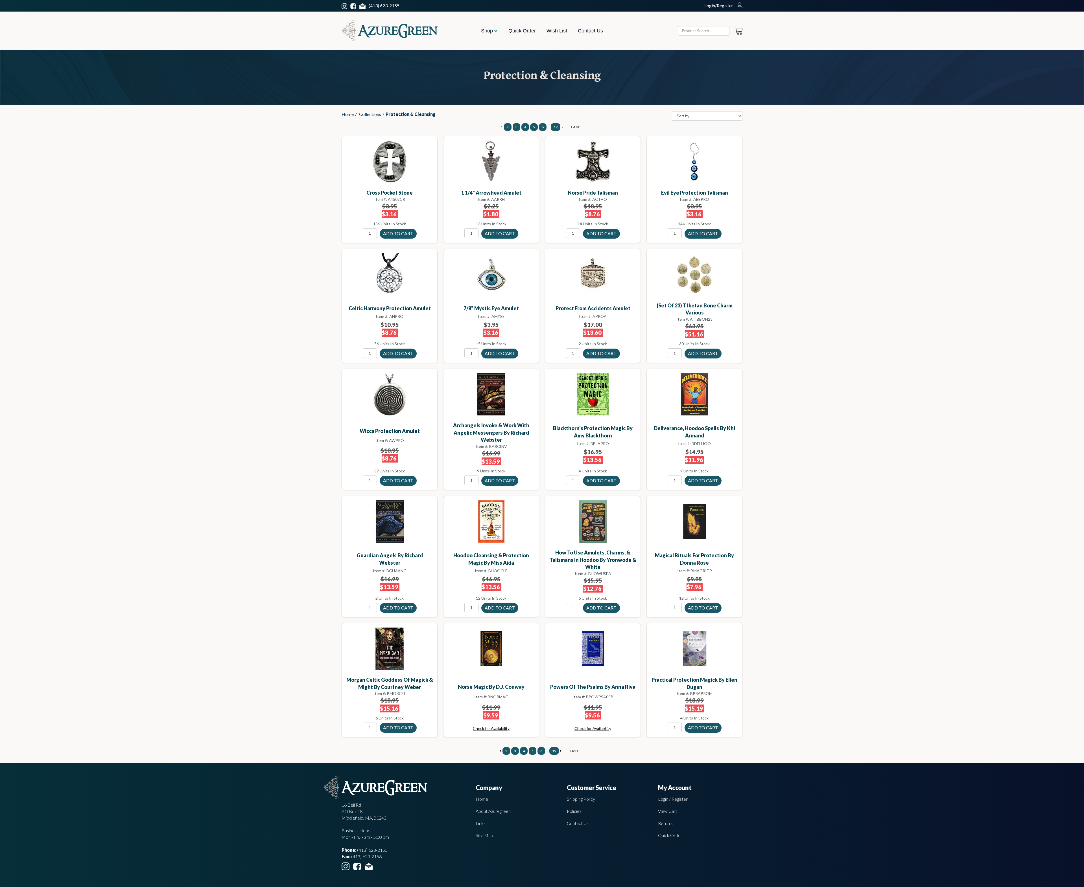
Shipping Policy (581, 799)
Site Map (484, 835)
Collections (370, 114)
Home (348, 114)
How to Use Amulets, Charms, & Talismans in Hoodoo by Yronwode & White (593, 559)
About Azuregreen (493, 811)
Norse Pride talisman (593, 193)
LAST (575, 127)
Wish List (557, 31)
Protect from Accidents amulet (593, 308)
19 (556, 127)
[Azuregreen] (390, 30)
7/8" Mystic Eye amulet (491, 308)
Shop (487, 31)
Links (481, 823)
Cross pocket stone (389, 193)
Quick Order (522, 31)
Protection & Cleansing (411, 114)
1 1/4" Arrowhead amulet (491, 193)
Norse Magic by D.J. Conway (491, 687)
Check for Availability (491, 728)
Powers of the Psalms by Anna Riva (592, 687)
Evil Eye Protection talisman (694, 193)
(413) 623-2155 (384, 5)
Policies (574, 811)
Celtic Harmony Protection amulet (390, 308)
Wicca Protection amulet (390, 431)
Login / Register (673, 799)
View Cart (667, 811)
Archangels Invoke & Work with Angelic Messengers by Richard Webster (491, 432)
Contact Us (590, 31)
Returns (665, 823)
